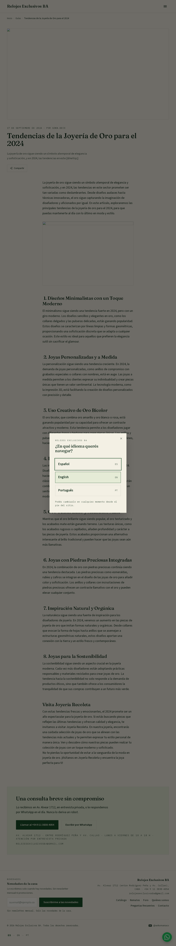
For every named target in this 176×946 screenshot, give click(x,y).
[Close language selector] (121, 438)
